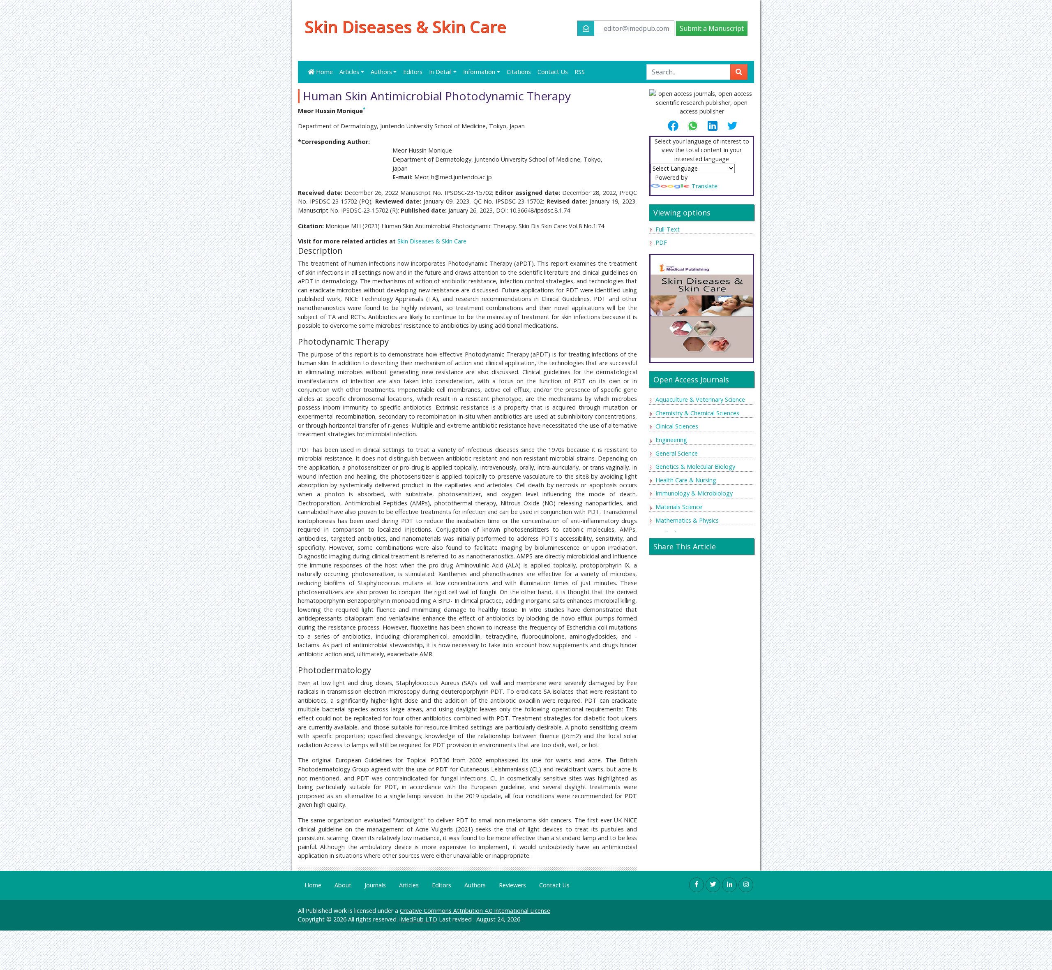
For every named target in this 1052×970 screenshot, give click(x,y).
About (343, 885)
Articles (409, 885)
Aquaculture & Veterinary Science (700, 399)
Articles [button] (349, 72)
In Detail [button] (440, 72)
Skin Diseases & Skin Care (405, 27)
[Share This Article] (676, 126)
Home (323, 72)
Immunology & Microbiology (694, 493)
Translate (704, 186)
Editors (412, 72)
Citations (519, 72)
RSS (579, 72)
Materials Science (678, 507)
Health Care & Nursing (685, 480)
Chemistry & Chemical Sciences (697, 413)
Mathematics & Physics (687, 520)
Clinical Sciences (676, 426)
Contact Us (553, 72)
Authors (475, 885)
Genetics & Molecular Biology (695, 466)
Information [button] (479, 72)
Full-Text (667, 229)
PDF (661, 242)
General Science (676, 453)
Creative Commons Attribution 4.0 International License (475, 910)
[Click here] (702, 306)
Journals (375, 885)
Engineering (671, 440)
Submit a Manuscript (712, 28)
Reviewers (512, 885)
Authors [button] (381, 72)
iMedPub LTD (418, 919)
